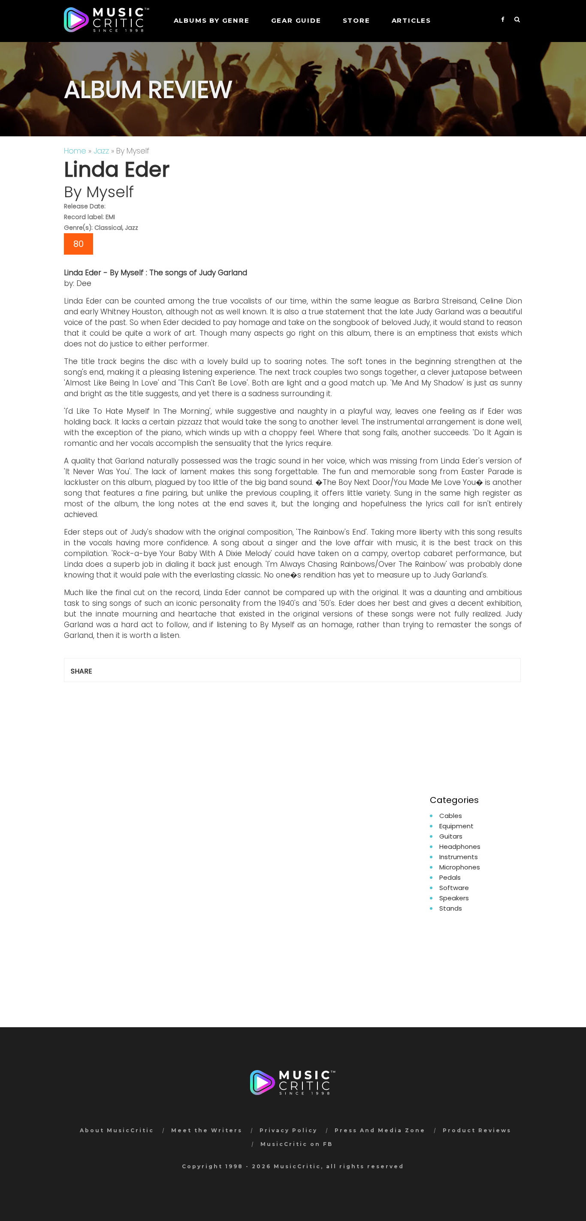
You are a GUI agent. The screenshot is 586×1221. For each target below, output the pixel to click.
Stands (450, 908)
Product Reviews (477, 1130)
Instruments (458, 856)
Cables (450, 815)
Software (454, 887)
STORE (356, 20)
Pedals (450, 877)
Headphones (459, 846)
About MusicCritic (117, 1130)
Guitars (450, 836)
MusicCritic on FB (296, 1144)
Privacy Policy (288, 1130)
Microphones (459, 867)
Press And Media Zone (380, 1130)
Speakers (454, 897)
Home (75, 150)
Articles (411, 20)
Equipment (456, 825)
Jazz (101, 150)
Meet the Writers (206, 1130)
